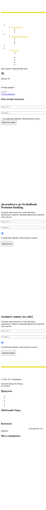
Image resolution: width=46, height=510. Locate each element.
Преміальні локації (14, 46)
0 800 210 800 (7, 428)
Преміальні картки (14, 396)
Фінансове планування (26, 60)
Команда (20, 64)
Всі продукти (17, 27)
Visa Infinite (21, 41)
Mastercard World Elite (25, 39)
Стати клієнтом (8, 94)
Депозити (20, 29)
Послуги (15, 50)
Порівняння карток (19, 36)
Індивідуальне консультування (29, 62)
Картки (9, 34)
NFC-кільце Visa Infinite (26, 43)
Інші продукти (12, 405)
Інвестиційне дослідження (27, 57)
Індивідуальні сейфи (25, 32)
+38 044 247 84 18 (21, 428)
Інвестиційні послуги (15, 48)
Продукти (10, 25)
